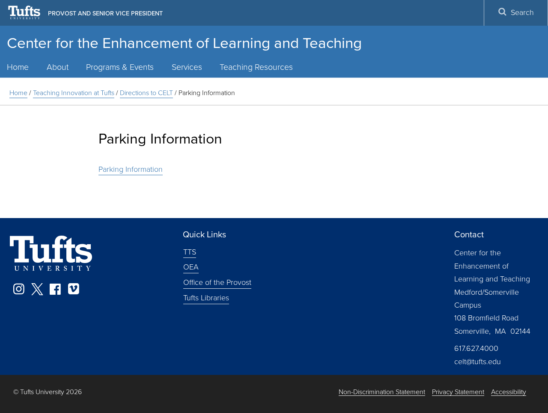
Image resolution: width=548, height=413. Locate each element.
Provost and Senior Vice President (105, 13)
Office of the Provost (217, 282)
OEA (191, 266)
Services (187, 67)
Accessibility (508, 392)
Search (522, 12)
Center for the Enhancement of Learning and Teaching (184, 43)
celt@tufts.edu (477, 361)
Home (18, 93)
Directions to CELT (146, 93)
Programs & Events (120, 67)
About (57, 67)
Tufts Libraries (206, 297)
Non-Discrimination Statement (382, 392)
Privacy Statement (458, 392)
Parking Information (130, 169)
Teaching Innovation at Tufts (73, 93)
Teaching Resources (256, 67)
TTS (189, 251)
